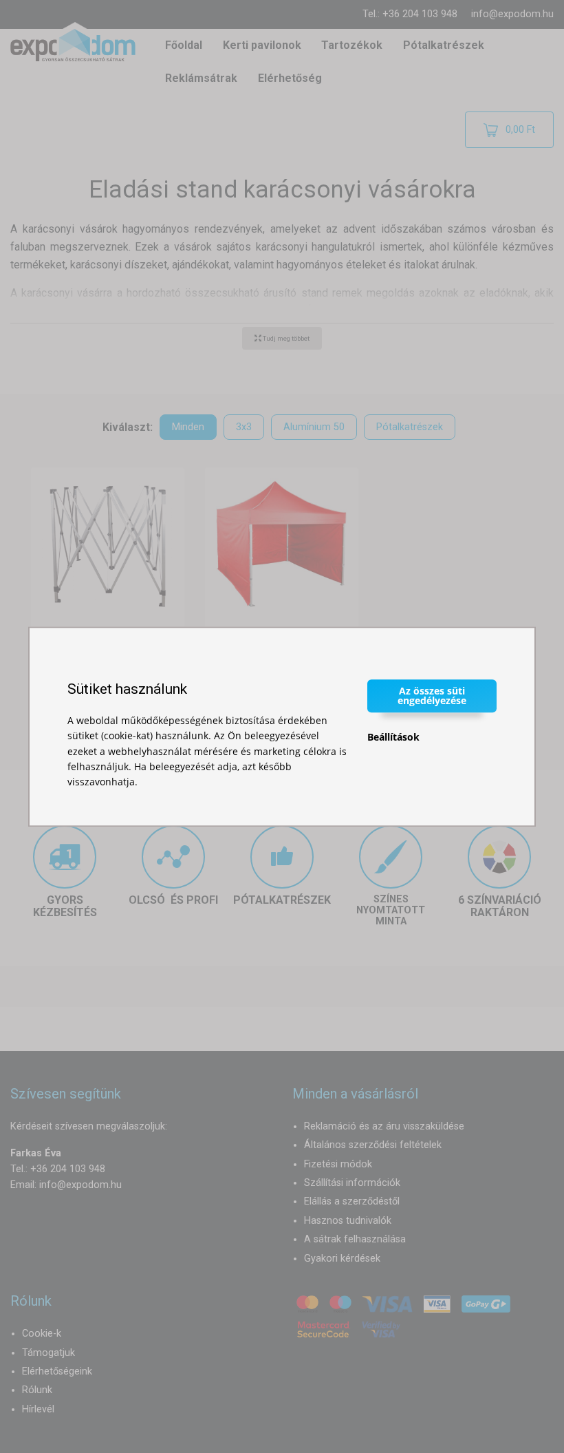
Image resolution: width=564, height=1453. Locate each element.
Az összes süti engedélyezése (432, 695)
